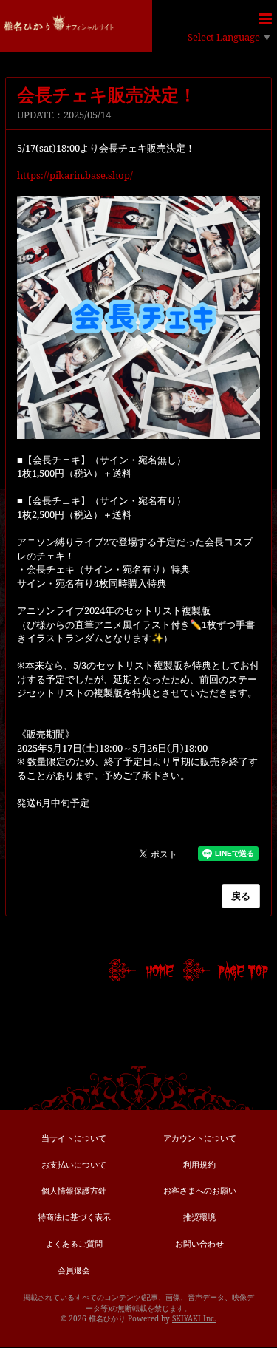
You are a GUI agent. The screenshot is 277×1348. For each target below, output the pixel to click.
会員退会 (74, 1270)
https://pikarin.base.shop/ (75, 175)
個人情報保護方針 (73, 1190)
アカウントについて (199, 1137)
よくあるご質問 (74, 1243)
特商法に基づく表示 (74, 1216)
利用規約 (199, 1164)
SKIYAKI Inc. (194, 1318)
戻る (240, 895)
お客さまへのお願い (199, 1190)
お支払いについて (73, 1164)
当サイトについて (73, 1137)
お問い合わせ (199, 1243)
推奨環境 (199, 1216)
